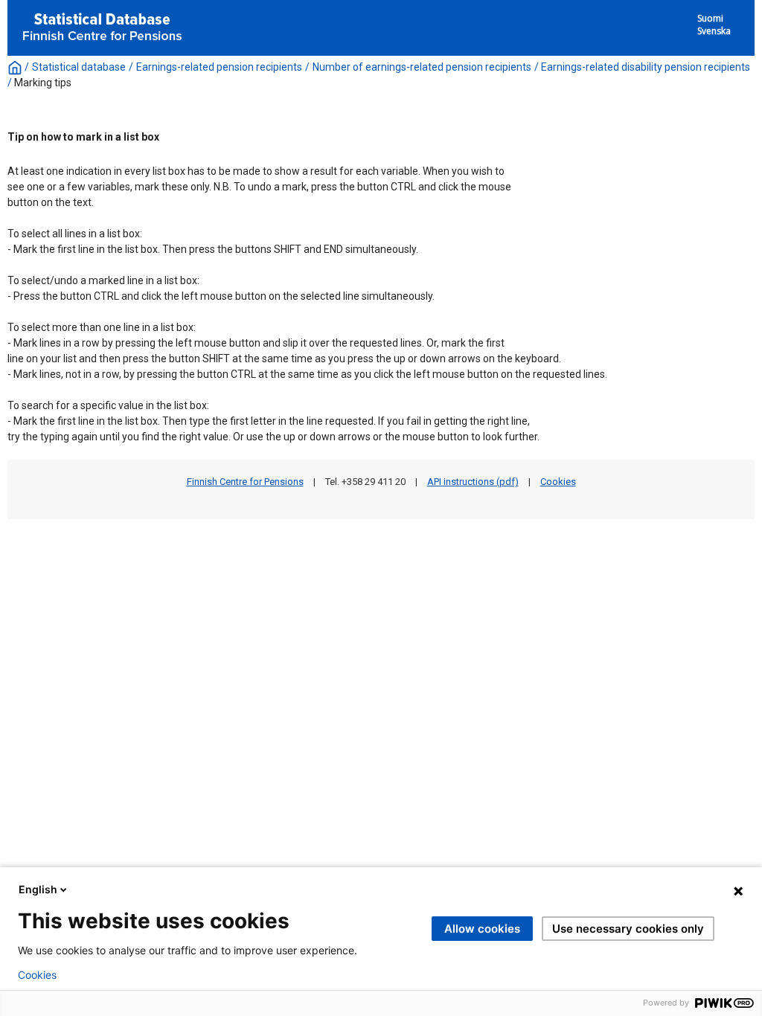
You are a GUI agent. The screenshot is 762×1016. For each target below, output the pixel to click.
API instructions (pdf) (473, 481)
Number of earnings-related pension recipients (422, 67)
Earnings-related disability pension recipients (645, 67)
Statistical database (79, 67)
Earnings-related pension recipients (219, 67)
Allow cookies (482, 929)
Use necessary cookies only (628, 929)
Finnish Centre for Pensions (245, 481)
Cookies (558, 481)
